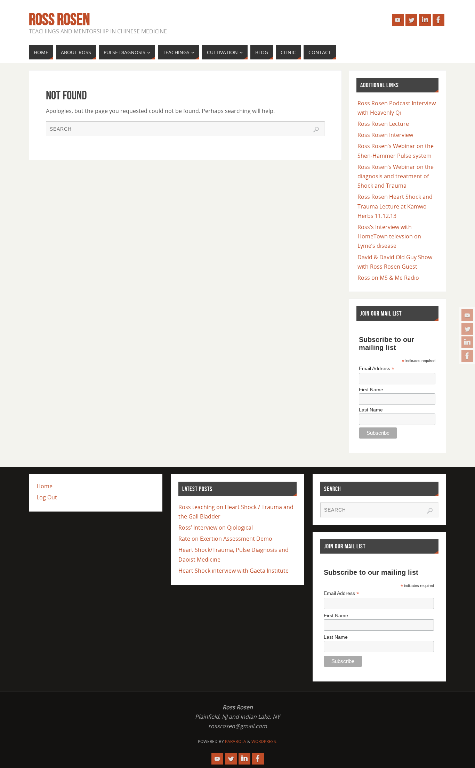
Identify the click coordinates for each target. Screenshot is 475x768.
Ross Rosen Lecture (383, 124)
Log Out (47, 497)
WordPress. (264, 741)
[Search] (316, 129)
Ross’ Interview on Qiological (215, 527)
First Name (371, 389)
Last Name (371, 409)
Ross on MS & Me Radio (388, 277)
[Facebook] (467, 356)
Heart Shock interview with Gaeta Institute (233, 570)
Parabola (235, 741)
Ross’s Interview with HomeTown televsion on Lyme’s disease (389, 236)
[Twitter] (467, 329)
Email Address (376, 368)
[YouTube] (467, 315)
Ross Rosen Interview (385, 135)
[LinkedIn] (467, 342)
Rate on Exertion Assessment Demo (225, 538)
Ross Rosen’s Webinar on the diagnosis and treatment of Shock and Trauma (395, 176)
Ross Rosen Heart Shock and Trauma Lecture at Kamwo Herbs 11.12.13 (395, 206)
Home (45, 486)
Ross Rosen (59, 19)
